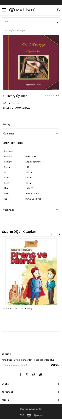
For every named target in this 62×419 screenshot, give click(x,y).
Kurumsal (7, 391)
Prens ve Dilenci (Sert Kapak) (17, 308)
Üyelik (5, 384)
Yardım (6, 399)
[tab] (31, 124)
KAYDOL (54, 364)
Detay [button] (6, 124)
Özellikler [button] (8, 133)
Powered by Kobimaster (31, 409)
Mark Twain (11, 103)
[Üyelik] (58, 10)
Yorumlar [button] (8, 209)
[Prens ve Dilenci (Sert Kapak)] (31, 277)
